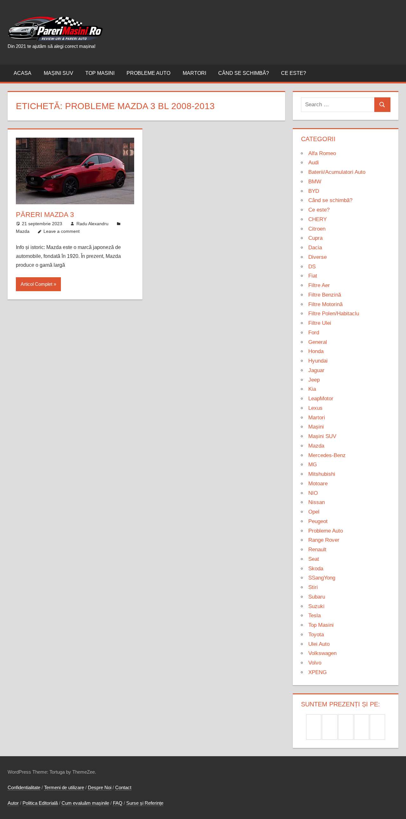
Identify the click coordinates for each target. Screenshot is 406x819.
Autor (13, 803)
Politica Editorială (40, 803)
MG (312, 465)
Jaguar (316, 370)
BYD (313, 191)
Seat (313, 559)
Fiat (312, 276)
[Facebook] (313, 727)
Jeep (314, 380)
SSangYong (321, 578)
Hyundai (318, 361)
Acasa (22, 73)
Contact (123, 787)
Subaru (316, 597)
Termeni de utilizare (64, 787)
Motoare (318, 484)
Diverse (317, 257)
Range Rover (323, 540)
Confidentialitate (24, 787)
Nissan (316, 502)
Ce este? (293, 73)
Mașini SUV (58, 73)
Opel (313, 512)
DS (312, 267)
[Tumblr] (361, 727)
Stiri (313, 587)
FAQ (117, 803)
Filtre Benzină (324, 295)
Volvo (314, 663)
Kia (312, 389)
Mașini (316, 427)
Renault (317, 550)
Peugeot (318, 521)
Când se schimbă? (243, 73)
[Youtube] (377, 727)
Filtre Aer (319, 285)
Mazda (22, 231)
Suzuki (316, 606)
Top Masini (100, 73)
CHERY (317, 219)
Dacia (315, 248)
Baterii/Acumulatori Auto (336, 172)
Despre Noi (99, 787)
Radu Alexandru (92, 223)
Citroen (316, 229)
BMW (314, 182)
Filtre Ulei (319, 323)
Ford (313, 333)
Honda (316, 351)
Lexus (315, 408)
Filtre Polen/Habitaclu (333, 314)
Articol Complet (36, 284)
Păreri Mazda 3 (45, 215)
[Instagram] (345, 727)
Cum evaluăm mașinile (85, 803)
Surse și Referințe (144, 803)
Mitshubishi (321, 474)
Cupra (315, 238)
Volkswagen (322, 653)
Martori (194, 73)
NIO (313, 493)
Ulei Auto (319, 644)
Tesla (314, 616)
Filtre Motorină (325, 304)
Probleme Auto (148, 73)
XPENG (317, 672)
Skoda (315, 569)
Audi (313, 163)
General (317, 342)
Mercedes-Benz (327, 455)
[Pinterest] (329, 727)
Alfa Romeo (322, 153)
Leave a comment (61, 231)
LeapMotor (320, 399)
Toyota (316, 635)
